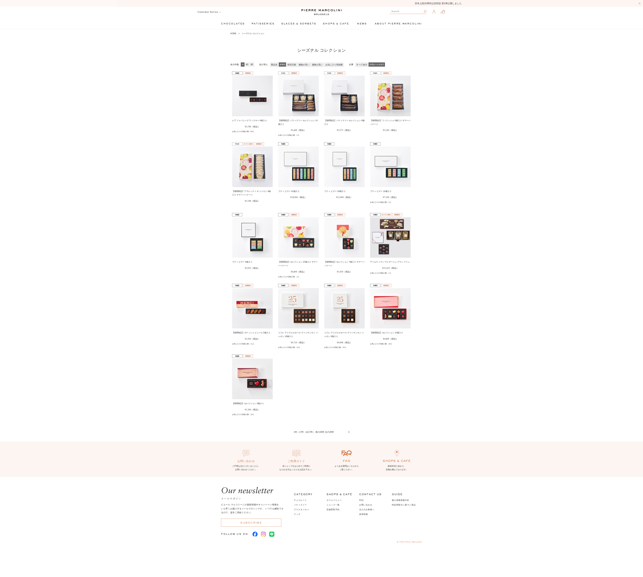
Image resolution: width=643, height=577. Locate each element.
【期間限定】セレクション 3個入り (248, 403)
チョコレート (300, 500)
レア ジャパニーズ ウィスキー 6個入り (249, 120)
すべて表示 (361, 64)
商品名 (274, 64)
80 (252, 64)
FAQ (361, 500)
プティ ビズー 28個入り (335, 191)
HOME (233, 33)
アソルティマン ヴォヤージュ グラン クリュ (390, 262)
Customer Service (208, 12)
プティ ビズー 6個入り (242, 262)
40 (247, 64)
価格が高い (317, 64)
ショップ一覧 (333, 505)
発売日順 (291, 64)
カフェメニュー (334, 500)
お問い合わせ (365, 505)
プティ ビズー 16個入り (380, 191)
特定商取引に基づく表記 (404, 505)
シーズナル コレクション (253, 33)
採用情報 (363, 514)
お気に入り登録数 (334, 64)
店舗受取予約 (333, 509)
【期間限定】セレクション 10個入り (386, 333)
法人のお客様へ (366, 509)
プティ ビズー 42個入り (289, 191)
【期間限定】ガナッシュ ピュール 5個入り (251, 333)
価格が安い (304, 64)
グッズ (297, 514)
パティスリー (300, 505)
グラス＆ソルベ (301, 509)
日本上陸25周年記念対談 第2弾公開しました (321, 3)
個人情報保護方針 (400, 500)
